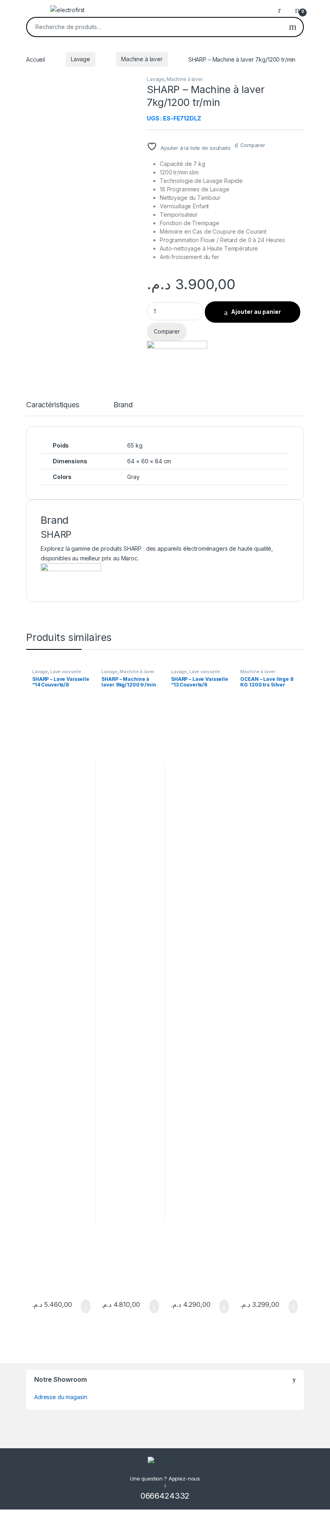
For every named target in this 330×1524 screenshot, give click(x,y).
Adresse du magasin (60, 1396)
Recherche (293, 27)
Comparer (252, 145)
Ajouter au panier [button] (81, 1306)
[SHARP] (177, 351)
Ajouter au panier (256, 311)
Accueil (35, 59)
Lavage (80, 59)
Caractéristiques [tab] (52, 405)
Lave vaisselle (65, 671)
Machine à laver (142, 59)
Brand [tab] (123, 405)
